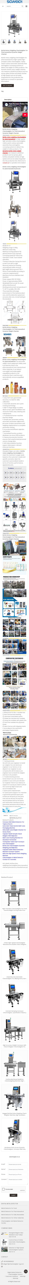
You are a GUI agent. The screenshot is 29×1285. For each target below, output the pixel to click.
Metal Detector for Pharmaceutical (12, 1211)
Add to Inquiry (7, 85)
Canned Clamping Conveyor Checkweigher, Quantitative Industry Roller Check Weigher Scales (14, 1012)
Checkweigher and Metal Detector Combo (12, 1222)
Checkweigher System (15, 1274)
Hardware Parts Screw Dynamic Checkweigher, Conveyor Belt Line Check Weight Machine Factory (14, 1148)
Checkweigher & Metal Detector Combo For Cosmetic (13, 858)
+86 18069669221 (8, 1261)
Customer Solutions (12, 1276)
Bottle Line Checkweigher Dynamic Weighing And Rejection (14, 847)
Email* (3, 1164)
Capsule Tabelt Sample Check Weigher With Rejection (12, 835)
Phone (3, 1174)
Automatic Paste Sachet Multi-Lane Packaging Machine (14, 827)
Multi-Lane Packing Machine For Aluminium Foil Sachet (13, 839)
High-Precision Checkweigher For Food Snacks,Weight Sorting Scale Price (14, 909)
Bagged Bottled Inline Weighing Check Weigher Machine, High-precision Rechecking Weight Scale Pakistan (14, 1114)
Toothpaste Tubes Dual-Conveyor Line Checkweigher (13, 843)
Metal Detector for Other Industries (12, 1218)
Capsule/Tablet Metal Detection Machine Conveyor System (13, 851)
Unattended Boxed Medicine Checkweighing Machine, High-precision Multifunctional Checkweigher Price (14, 1080)
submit (13, 1195)
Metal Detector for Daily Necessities (12, 1215)
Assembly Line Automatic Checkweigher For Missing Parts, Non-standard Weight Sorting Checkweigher (15, 977)
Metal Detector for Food (9, 1208)
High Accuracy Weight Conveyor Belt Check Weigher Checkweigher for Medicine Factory (14, 1046)
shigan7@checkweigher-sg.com (13, 1264)
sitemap (22, 1276)
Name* (3, 1169)
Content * (4, 1179)
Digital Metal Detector (14, 1272)
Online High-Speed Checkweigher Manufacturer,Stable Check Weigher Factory (14, 943)
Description (8, 100)
